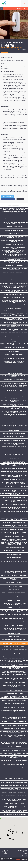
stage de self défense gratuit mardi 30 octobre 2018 (14, 511)
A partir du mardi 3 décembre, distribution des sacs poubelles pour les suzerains (14, 373)
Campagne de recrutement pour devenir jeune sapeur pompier (14, 212)
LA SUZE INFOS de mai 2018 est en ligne (14, 625)
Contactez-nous (22, 850)
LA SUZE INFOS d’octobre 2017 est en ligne (14, 750)
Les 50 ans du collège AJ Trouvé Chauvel (14, 479)
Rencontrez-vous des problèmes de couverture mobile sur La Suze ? (14, 736)
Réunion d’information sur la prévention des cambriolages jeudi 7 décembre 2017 (14, 718)
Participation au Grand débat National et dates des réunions (14, 422)
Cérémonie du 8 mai (14, 233)
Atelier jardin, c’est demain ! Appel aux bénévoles (14, 725)
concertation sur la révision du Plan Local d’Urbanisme (14, 405)
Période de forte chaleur (14, 557)
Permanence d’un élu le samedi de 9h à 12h (14, 768)
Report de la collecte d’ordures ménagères (14, 383)
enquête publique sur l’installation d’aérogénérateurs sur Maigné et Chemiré (14, 462)
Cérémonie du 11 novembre (14, 746)
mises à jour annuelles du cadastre (14, 778)
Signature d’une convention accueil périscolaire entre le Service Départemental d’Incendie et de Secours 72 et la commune (14, 543)
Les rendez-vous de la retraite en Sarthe (14, 728)
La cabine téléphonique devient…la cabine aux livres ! (14, 721)
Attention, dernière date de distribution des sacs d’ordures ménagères (14, 476)
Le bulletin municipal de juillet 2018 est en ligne (14, 561)
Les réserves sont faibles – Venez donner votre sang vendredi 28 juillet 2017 (14, 789)
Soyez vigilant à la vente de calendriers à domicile (14, 782)
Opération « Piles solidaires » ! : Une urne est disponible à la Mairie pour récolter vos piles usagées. (14, 301)
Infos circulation (14, 589)
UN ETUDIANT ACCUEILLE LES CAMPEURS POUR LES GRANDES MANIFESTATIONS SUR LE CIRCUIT (14, 629)
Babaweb (24, 859)
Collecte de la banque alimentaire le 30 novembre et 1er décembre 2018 (14, 494)
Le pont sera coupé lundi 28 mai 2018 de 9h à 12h (14, 618)
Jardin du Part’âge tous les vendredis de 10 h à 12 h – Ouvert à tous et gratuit (14, 223)
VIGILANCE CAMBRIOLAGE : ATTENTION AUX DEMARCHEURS (14, 643)
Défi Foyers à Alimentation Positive (14, 244)
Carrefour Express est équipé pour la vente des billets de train (14, 526)
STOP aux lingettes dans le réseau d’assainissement (14, 614)
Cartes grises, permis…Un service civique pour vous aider (14, 711)
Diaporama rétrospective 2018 (14, 451)
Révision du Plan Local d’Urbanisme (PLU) (14, 433)
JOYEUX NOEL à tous (14, 458)
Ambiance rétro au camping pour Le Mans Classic (14, 575)
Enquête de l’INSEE (14, 351)
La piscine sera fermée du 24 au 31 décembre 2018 (14, 468)
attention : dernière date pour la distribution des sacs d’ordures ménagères (14, 365)
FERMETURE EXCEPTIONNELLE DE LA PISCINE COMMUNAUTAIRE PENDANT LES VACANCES (14, 362)
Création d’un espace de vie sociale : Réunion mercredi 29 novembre (14, 259)
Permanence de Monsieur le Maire (14, 230)
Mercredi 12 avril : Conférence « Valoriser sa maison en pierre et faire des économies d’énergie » (14, 276)
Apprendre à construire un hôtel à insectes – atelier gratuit (14, 344)
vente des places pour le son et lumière (14, 358)
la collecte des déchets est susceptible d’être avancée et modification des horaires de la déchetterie (14, 387)
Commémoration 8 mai (14, 215)
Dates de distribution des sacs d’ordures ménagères (14, 486)
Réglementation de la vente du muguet (14, 646)
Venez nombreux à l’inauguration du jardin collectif (14, 529)
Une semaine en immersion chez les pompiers (14, 419)
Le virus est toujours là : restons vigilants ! (14, 315)
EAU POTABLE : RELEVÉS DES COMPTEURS (14, 550)
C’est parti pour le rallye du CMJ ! (14, 586)
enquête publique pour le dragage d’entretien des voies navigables (14, 472)
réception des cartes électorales (14, 390)
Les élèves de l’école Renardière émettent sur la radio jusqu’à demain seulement (14, 611)
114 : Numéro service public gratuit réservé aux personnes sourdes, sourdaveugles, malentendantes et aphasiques (14, 251)
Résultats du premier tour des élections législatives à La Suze (14, 807)
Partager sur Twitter (8, 196)
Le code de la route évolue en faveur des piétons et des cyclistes (14, 757)
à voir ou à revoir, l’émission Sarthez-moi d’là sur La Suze (14, 679)
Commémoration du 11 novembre (14, 265)
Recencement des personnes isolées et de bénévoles (14, 305)
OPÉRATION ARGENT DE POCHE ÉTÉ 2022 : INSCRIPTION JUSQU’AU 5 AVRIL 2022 (14, 291)
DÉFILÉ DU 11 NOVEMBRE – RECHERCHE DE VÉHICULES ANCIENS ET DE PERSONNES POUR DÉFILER (14, 540)
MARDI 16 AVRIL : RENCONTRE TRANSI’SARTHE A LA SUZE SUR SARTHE (14, 241)
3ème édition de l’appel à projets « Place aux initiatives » (14, 219)
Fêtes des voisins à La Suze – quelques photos (14, 792)
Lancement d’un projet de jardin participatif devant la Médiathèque (14, 771)
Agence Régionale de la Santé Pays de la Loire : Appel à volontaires (14, 333)
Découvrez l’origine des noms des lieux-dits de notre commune (14, 754)
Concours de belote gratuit (14, 600)
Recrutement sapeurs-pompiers (14, 226)
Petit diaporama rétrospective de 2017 (14, 703)
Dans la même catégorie (14, 205)
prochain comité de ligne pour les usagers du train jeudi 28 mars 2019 (14, 408)
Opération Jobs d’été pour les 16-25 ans (14, 707)
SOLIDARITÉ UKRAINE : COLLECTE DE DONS (14, 294)
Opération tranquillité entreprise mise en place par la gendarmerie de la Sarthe (14, 326)
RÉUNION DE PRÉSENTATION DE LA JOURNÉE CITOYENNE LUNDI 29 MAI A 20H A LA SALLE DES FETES (14, 811)
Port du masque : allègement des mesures (14, 297)
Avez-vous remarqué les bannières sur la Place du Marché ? (14, 341)
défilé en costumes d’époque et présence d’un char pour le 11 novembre (14, 508)
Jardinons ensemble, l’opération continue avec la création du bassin (14, 668)
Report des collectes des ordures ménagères (14, 639)
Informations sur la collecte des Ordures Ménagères (14, 686)
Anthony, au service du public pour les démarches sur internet (14, 397)
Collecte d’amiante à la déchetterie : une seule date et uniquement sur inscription (14, 732)
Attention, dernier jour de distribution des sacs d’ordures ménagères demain (14, 714)
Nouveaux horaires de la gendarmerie (14, 547)
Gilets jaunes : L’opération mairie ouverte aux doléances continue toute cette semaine (14, 483)
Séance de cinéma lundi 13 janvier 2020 (14, 347)
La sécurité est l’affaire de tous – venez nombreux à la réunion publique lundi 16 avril (14, 661)
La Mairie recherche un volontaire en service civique (14, 440)
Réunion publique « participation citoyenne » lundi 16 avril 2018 (14, 665)
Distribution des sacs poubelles (14, 354)
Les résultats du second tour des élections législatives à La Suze (14, 800)
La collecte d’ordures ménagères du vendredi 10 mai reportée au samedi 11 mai (14, 237)
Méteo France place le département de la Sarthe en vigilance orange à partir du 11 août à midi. (14, 209)
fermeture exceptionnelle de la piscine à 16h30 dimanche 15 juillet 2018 (14, 568)
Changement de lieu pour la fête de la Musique (14, 597)
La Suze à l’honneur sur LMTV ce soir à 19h (14, 682)
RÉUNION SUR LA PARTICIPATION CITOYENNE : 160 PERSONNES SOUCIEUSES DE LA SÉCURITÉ (14, 657)
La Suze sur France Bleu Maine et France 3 (14, 522)
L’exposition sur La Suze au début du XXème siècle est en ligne (14, 465)
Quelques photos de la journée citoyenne (14, 764)
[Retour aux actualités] (1, 8)
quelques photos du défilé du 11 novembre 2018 (14, 504)
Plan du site (24, 855)
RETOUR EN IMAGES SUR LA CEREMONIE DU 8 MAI (14, 272)
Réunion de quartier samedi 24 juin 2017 (14, 803)
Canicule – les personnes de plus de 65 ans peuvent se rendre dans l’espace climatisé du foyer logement (14, 796)
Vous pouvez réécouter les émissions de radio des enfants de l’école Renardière (14, 604)
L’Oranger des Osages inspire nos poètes (14, 497)
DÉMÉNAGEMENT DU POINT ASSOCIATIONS (14, 536)
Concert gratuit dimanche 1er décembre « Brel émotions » (14, 376)
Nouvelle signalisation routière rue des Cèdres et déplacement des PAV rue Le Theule (14, 572)
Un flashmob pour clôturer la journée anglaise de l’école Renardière (14, 430)
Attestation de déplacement (14, 308)
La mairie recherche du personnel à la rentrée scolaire (14, 579)
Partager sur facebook (8, 199)
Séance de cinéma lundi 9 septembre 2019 (14, 379)
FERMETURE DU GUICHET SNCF (14, 554)
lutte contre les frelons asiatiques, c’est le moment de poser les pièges (14, 412)
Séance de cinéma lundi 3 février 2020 (14, 337)
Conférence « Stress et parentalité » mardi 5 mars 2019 (14, 426)
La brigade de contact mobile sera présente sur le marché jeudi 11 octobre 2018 (14, 519)
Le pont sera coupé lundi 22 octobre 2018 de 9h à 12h (14, 515)
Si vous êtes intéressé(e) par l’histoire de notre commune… (14, 533)
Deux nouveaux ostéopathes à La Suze (14, 654)
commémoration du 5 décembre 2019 (14, 369)
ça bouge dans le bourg (14, 607)
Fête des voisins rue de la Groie (14, 582)
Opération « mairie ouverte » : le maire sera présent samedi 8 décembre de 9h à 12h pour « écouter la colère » (14, 490)
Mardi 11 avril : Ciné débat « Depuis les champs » (14, 280)
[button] (16, 832)
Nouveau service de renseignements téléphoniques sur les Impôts (14, 739)
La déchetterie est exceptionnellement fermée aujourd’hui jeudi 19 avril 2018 (14, 650)
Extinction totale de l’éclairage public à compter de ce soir (14, 323)
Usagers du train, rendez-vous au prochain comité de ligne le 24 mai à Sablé (14, 633)
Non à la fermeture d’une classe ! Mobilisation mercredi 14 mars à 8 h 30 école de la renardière (14, 672)
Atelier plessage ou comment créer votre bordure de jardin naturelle (14, 401)
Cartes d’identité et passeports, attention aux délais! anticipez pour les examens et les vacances (14, 697)
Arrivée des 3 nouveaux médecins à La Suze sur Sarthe (14, 283)
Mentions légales (22, 852)
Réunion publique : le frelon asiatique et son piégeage (14, 675)
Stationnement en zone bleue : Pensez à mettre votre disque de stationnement (14, 319)
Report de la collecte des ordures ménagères (14, 775)
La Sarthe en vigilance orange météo (14, 436)
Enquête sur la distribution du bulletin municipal (14, 785)
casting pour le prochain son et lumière (14, 394)
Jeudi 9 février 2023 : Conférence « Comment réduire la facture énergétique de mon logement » (14, 287)
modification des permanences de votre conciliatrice (14, 444)
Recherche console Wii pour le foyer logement (14, 700)
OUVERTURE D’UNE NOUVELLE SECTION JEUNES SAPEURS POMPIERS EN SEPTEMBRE (14, 269)
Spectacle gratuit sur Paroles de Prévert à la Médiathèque (14, 593)
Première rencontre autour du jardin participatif (14, 760)
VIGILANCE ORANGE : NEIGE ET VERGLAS (14, 693)
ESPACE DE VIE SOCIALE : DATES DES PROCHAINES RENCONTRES (14, 248)
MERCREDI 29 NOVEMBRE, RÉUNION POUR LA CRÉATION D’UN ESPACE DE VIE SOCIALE (14, 262)
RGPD (25, 853)
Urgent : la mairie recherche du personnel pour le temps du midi (14, 447)
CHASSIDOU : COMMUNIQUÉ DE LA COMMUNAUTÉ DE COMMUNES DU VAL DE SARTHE (14, 255)
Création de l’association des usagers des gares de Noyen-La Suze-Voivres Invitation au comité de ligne (14, 743)
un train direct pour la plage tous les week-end (14, 565)
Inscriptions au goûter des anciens (14, 454)
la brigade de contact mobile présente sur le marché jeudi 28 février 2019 (14, 415)
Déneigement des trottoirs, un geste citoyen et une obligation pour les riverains (14, 690)
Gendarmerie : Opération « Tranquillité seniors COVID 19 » (14, 330)
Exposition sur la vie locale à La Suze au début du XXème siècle (14, 501)
